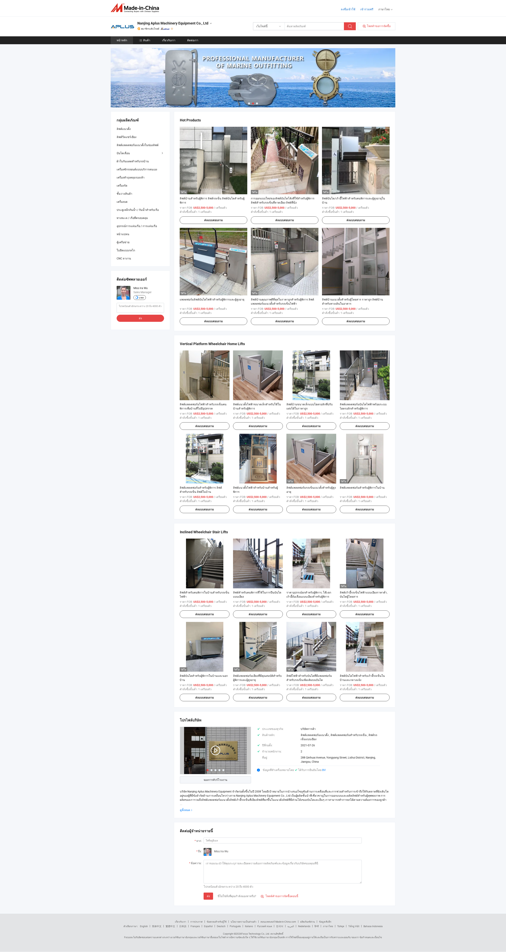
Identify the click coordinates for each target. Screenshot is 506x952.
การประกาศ (196, 921)
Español (208, 926)
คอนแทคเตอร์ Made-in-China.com (278, 921)
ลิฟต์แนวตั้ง (124, 129)
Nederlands (304, 926)
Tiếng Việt (353, 926)
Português (235, 926)
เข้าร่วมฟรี (366, 9)
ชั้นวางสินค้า (124, 193)
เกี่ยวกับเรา (168, 40)
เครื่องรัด (122, 185)
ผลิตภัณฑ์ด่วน (307, 921)
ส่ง (208, 896)
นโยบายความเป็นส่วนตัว (243, 921)
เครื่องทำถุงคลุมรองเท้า (130, 177)
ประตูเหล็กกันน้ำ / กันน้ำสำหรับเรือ (138, 210)
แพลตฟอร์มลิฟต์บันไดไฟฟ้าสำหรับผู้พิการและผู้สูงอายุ (212, 299)
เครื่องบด (122, 202)
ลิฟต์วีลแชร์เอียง (126, 137)
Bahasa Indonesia (373, 926)
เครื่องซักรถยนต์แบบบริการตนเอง (137, 169)
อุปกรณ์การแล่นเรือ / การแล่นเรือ (137, 226)
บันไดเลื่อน (123, 153)
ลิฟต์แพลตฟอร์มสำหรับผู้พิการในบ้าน (362, 487)
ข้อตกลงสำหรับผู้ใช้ (217, 921)
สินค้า (146, 40)
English (144, 926)
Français (195, 926)
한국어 (279, 926)
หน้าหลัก (122, 40)
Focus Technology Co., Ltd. (255, 933)
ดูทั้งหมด (185, 810)
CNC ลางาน (124, 258)
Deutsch (221, 926)
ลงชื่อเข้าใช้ (348, 9)
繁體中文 (170, 926)
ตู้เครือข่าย (123, 242)
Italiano (249, 926)
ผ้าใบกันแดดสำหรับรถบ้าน (133, 161)
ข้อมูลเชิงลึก (325, 921)
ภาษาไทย (328, 926)
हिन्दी (316, 926)
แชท (141, 297)
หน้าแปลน (123, 234)
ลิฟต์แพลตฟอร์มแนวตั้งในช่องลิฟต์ (138, 145)
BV (324, 770)
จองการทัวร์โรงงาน (215, 780)
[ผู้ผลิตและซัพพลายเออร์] (136, 7)
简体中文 (156, 926)
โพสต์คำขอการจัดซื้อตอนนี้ (279, 896)
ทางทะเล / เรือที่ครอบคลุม (132, 218)
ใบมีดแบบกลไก (126, 250)
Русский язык (264, 926)
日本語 (182, 926)
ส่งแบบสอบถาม (213, 220)
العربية (290, 926)
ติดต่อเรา (192, 40)
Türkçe (340, 926)
